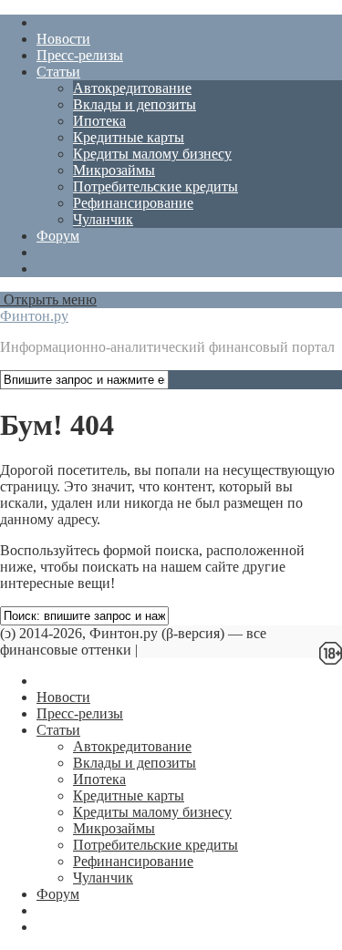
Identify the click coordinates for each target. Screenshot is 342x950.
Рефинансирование (133, 203)
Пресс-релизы (79, 55)
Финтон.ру (34, 316)
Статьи (58, 71)
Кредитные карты (128, 137)
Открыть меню (48, 299)
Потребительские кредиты (155, 186)
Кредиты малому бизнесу (152, 153)
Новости (63, 38)
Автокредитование (132, 88)
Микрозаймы (114, 170)
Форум (57, 235)
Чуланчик (103, 219)
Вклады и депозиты (134, 104)
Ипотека (99, 121)
